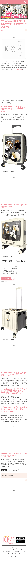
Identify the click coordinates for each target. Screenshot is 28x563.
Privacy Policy (17, 553)
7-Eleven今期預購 (17, 69)
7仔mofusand (13, 470)
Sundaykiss (3, 34)
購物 (2, 30)
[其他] (26, 31)
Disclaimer (10, 553)
